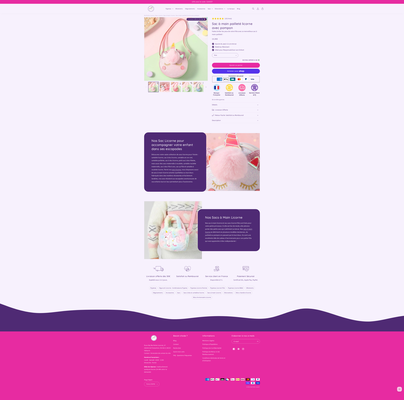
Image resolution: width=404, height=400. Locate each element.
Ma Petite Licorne (149, 15)
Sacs (178, 293)
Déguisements (158, 293)
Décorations (228, 293)
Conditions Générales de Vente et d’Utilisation (213, 359)
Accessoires (170, 293)
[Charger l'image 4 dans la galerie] (187, 87)
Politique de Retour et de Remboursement (211, 353)
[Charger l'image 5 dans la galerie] (198, 87)
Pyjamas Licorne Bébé (235, 288)
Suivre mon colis (179, 352)
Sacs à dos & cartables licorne (193, 293)
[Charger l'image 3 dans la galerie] (176, 87)
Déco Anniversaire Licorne (202, 297)
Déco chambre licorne (243, 293)
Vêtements (250, 288)
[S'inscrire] (257, 341)
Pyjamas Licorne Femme (198, 288)
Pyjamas (153, 288)
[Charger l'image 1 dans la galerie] (153, 87)
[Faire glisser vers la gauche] (146, 87)
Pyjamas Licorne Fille (217, 288)
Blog (174, 341)
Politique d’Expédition (210, 344)
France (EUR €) (150, 384)
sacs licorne (176, 170)
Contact (176, 344)
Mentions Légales (208, 341)
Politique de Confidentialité (211, 348)
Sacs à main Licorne (214, 293)
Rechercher (177, 348)
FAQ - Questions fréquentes (182, 355)
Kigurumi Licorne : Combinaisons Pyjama (173, 288)
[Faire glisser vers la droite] (206, 87)
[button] (169, 9)
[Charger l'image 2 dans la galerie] (165, 87)
